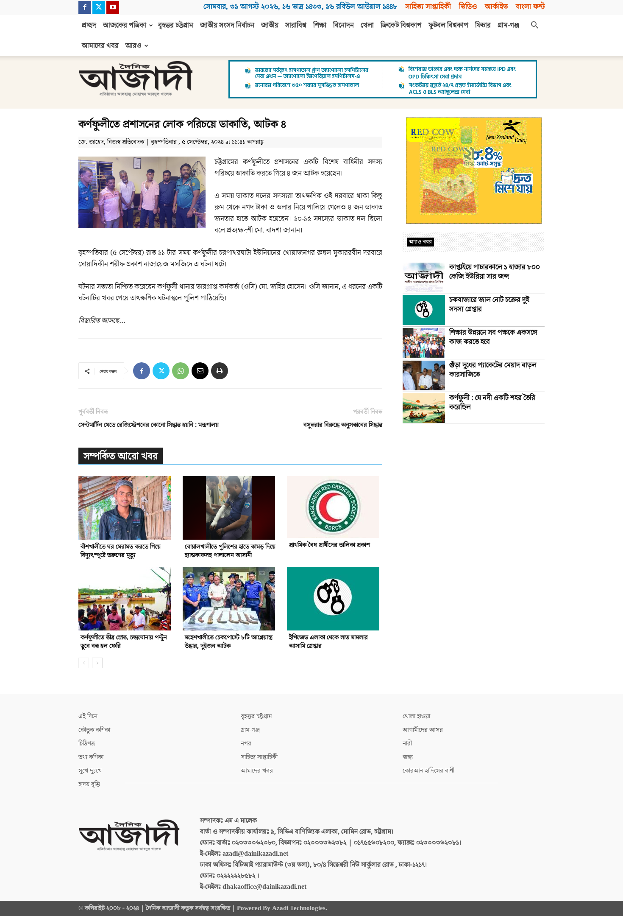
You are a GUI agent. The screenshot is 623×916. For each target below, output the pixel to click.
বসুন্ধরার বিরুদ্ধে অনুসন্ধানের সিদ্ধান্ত (342, 424)
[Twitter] (98, 7)
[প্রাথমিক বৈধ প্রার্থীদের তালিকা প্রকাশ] (334, 507)
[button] (534, 26)
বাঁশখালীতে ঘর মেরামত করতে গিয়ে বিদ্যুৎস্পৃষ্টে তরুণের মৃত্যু (121, 551)
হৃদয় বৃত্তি (89, 784)
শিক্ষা (319, 25)
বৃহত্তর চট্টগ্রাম (175, 25)
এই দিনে (87, 716)
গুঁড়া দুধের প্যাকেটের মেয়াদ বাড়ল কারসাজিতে (493, 370)
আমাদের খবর (100, 46)
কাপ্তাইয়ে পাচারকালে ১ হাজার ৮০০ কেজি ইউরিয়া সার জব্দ (494, 272)
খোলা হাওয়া (416, 716)
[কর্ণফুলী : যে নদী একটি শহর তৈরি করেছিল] (424, 408)
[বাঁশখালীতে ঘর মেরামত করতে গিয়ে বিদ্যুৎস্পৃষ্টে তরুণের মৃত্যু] (126, 508)
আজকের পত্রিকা (124, 25)
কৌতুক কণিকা (94, 730)
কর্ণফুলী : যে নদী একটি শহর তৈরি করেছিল (492, 402)
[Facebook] (84, 7)
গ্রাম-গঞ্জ (509, 25)
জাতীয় (269, 25)
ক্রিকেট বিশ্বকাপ (401, 25)
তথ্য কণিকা (90, 757)
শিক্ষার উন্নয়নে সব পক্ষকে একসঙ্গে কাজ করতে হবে (493, 337)
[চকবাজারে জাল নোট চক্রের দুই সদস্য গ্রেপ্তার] (424, 310)
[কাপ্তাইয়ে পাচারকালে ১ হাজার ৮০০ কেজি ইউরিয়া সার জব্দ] (424, 277)
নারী (407, 743)
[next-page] (97, 663)
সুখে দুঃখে (90, 770)
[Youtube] (112, 7)
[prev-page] (83, 663)
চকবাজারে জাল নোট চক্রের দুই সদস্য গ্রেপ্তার (489, 304)
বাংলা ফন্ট (530, 6)
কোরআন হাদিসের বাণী (428, 770)
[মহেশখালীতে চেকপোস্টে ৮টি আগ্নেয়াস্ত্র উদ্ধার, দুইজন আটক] (230, 598)
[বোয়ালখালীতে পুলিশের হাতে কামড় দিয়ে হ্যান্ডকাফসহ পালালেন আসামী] (230, 508)
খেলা (367, 25)
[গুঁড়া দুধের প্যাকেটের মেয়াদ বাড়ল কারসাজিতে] (424, 375)
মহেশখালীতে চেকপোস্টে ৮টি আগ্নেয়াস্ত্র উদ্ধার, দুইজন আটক (229, 641)
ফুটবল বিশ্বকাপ (448, 25)
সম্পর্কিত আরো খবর (120, 456)
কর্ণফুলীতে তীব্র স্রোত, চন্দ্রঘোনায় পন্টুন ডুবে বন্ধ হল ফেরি (124, 641)
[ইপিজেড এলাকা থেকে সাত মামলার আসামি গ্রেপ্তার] (334, 598)
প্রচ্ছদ (89, 25)
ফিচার (483, 25)
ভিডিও (468, 6)
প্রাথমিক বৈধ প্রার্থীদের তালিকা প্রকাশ (329, 545)
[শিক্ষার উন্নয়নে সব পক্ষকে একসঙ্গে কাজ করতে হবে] (424, 343)
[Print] (219, 370)
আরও (133, 46)
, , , (300, 6)
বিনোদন (343, 25)
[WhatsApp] (180, 370)
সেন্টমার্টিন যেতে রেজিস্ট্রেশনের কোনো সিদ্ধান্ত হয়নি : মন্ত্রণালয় (148, 424)
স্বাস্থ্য (408, 757)
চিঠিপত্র (86, 743)
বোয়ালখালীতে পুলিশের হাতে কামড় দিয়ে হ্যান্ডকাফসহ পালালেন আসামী (230, 551)
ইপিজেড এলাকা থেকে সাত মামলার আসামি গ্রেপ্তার (328, 641)
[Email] (200, 370)
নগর (246, 743)
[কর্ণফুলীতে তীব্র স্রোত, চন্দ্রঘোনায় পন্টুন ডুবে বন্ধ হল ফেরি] (126, 598)
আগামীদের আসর (423, 730)
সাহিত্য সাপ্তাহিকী (428, 6)
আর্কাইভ (496, 6)
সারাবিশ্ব (295, 25)
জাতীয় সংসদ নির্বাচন (227, 25)
